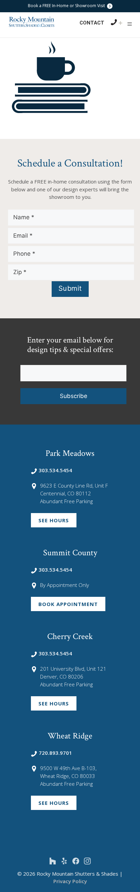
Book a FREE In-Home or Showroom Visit (67, 6)
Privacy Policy (70, 881)
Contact (92, 23)
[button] (129, 24)
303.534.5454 (55, 470)
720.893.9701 (55, 752)
